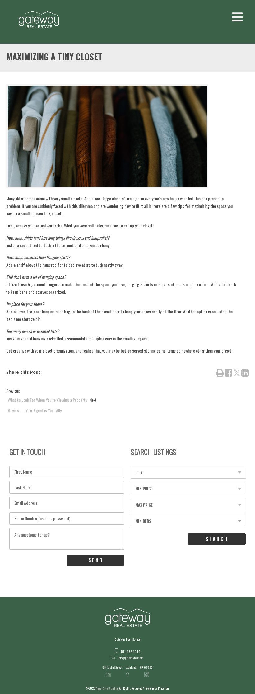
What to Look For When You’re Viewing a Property (47, 399)
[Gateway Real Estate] (39, 19)
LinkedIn (108, 670)
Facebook (127, 670)
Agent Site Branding (107, 688)
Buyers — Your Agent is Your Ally (35, 410)
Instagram (146, 670)
